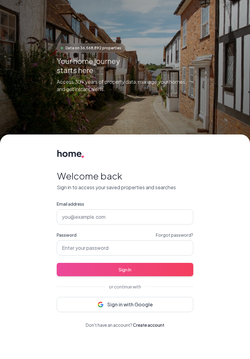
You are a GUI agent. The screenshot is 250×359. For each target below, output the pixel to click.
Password (67, 235)
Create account (148, 325)
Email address (70, 204)
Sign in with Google (130, 304)
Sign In (125, 269)
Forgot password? (174, 235)
